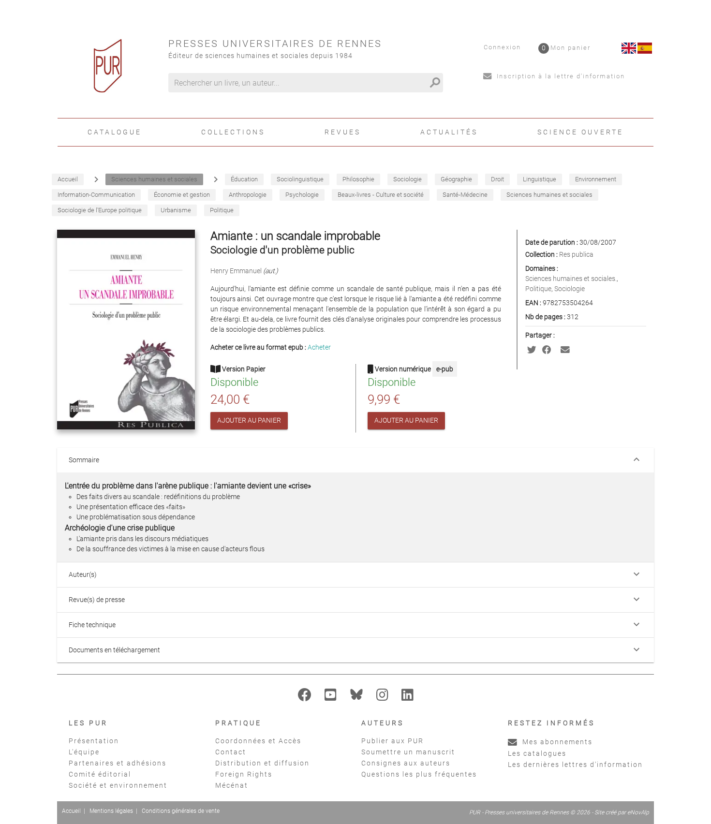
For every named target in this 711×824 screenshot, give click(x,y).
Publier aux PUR (392, 741)
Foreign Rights (243, 774)
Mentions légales (111, 811)
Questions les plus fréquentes (419, 774)
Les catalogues (537, 753)
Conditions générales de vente (181, 811)
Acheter (319, 347)
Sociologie (569, 289)
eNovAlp (638, 812)
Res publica (576, 254)
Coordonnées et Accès (258, 741)
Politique (538, 289)
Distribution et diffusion (262, 763)
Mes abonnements (556, 742)
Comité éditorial (100, 774)
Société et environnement (118, 785)
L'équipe (84, 752)
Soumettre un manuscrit (408, 752)
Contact (230, 752)
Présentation (94, 741)
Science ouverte (580, 132)
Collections (233, 132)
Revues (343, 132)
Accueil (71, 811)
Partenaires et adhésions (117, 763)
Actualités (449, 132)
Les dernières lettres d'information (575, 764)
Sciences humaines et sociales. (571, 278)
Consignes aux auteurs (405, 763)
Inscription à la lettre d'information (559, 76)
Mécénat (231, 785)
